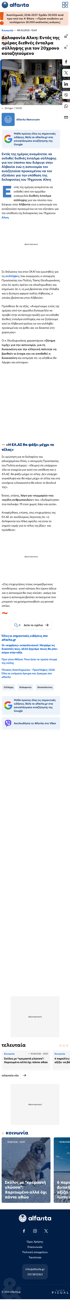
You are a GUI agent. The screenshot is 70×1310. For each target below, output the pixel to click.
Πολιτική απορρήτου (35, 1252)
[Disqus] (35, 782)
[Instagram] (35, 1231)
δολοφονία (25, 687)
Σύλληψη (9, 687)
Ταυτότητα (35, 1257)
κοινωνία (17, 1133)
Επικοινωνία (35, 1246)
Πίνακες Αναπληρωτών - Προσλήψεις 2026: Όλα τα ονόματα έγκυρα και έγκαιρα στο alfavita (28, 673)
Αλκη (5, 217)
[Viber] (66, 95)
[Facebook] (66, 61)
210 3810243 (35, 1274)
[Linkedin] (66, 84)
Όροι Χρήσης (35, 1241)
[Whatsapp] (66, 106)
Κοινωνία (7, 30)
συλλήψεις (12, 276)
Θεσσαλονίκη (44, 687)
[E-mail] (66, 117)
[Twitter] (66, 73)
